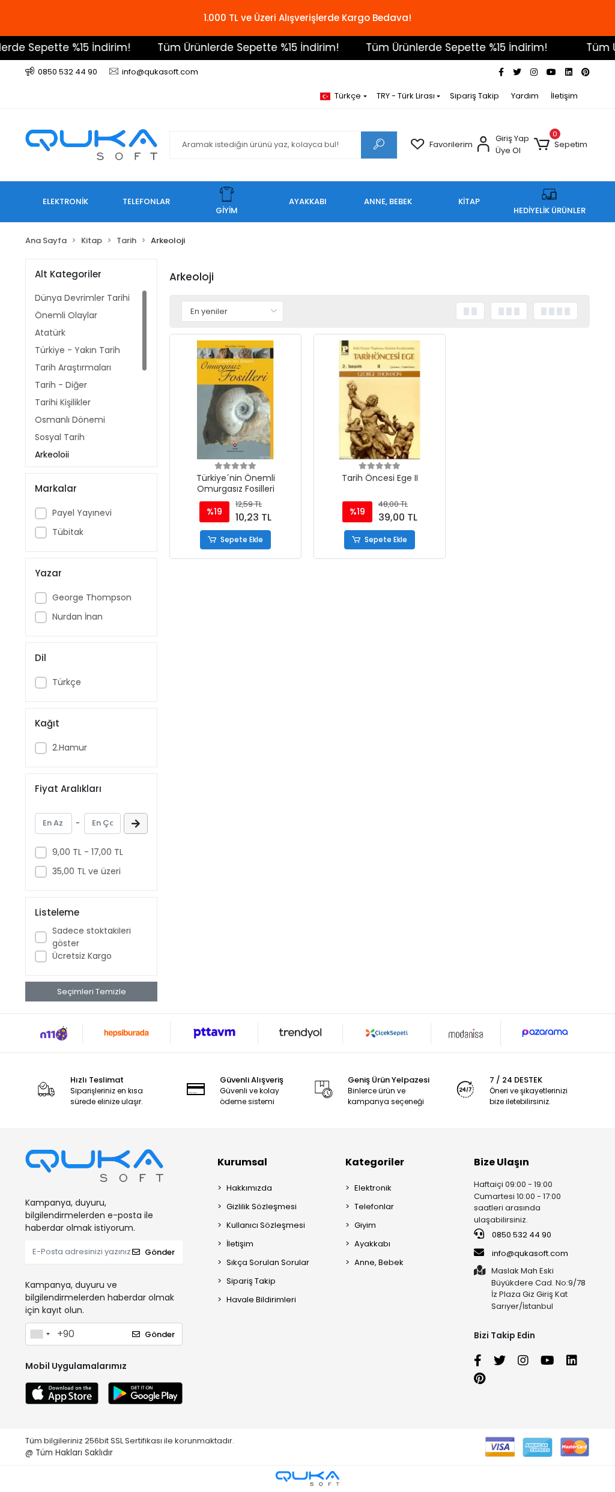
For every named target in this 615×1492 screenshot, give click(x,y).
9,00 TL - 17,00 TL (87, 852)
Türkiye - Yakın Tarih (77, 350)
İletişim (564, 95)
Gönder (160, 1252)
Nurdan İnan (77, 617)
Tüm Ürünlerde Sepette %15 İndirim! (232, 47)
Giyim (365, 1225)
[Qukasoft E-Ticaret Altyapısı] (307, 1478)
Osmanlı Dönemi (70, 420)
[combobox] (39, 1334)
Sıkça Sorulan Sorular (267, 1262)
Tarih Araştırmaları (73, 367)
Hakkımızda (249, 1188)
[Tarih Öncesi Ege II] (379, 399)
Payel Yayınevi (82, 513)
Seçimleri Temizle (91, 991)
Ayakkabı (372, 1243)
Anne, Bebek (379, 1262)
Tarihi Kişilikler (63, 402)
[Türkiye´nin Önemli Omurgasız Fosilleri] (235, 399)
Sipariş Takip (474, 95)
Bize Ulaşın (501, 1162)
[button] (561, 144)
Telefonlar (374, 1206)
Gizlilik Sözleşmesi (261, 1206)
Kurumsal (242, 1162)
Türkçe (66, 682)
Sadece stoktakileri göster (91, 937)
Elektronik (373, 1188)
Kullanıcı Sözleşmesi (265, 1225)
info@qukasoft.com (529, 1253)
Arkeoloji (52, 455)
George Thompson (92, 597)
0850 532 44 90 (520, 1234)
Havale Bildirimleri (261, 1299)
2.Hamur (69, 747)
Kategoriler (374, 1162)
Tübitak (67, 532)
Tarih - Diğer (61, 385)
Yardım (525, 95)
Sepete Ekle (241, 539)
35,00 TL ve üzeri (86, 871)
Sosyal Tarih (60, 437)
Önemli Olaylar (66, 315)
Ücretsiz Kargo (82, 956)
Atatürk (50, 333)
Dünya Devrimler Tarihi (82, 298)
